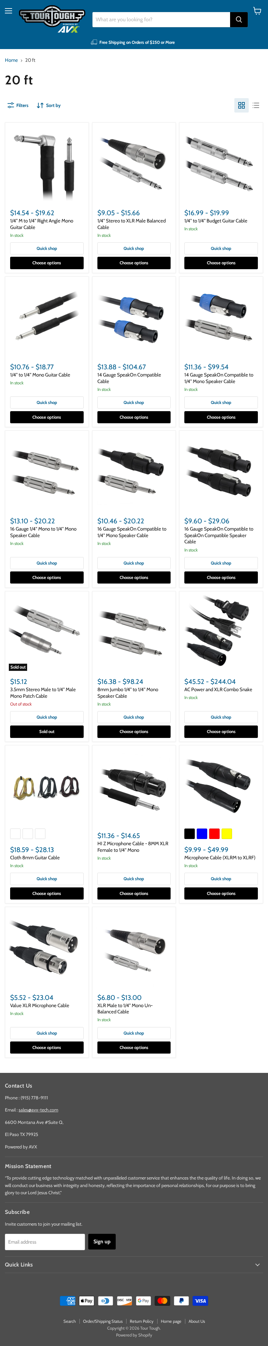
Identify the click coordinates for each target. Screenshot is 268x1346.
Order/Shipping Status (103, 1321)
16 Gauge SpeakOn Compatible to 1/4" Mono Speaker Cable (131, 532)
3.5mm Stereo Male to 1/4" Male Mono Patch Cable (43, 693)
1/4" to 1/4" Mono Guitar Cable (40, 375)
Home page (171, 1321)
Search (69, 1321)
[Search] (239, 19)
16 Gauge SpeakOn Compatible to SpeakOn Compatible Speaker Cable (218, 535)
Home (11, 60)
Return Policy (142, 1321)
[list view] (256, 105)
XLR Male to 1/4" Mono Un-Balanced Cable (125, 1009)
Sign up (101, 1241)
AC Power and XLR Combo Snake (218, 689)
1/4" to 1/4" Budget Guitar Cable (215, 221)
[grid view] (241, 105)
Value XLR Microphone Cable (39, 1005)
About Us (197, 1321)
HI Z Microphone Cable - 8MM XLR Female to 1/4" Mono (132, 847)
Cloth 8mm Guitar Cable (35, 858)
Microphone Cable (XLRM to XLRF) (220, 858)
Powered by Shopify (134, 1334)
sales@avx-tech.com (38, 1110)
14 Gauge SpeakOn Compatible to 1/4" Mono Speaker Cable (218, 378)
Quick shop (47, 248)
